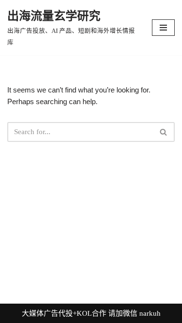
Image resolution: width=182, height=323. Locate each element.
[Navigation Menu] (163, 27)
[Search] (164, 132)
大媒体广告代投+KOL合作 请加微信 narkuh (91, 313)
